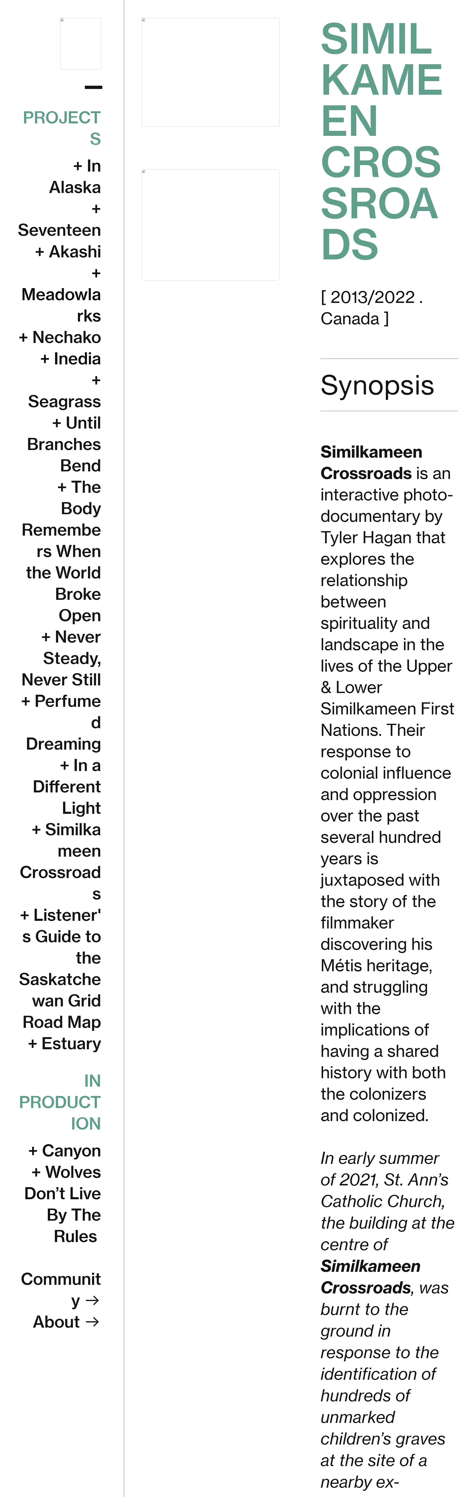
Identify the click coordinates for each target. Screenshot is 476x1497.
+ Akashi (68, 251)
